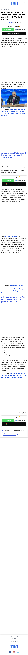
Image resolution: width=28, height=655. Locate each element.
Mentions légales (14, 641)
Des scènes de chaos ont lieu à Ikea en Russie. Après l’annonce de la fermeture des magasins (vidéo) (13, 375)
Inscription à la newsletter (14, 636)
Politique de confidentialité (14, 643)
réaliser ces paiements (11, 236)
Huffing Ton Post (23, 413)
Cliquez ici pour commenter (10, 433)
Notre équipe (14, 639)
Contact (14, 638)
